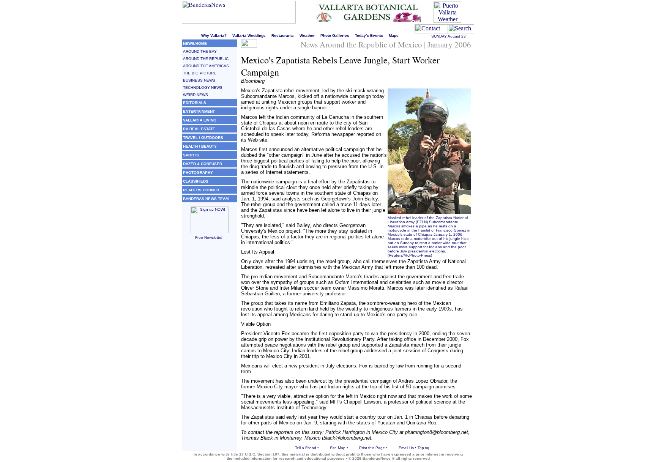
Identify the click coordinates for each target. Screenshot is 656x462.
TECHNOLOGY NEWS (202, 87)
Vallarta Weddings (249, 35)
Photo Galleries (334, 35)
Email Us (406, 448)
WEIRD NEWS (195, 95)
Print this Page (372, 448)
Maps (394, 35)
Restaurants (282, 35)
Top (421, 448)
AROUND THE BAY (200, 51)
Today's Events (369, 35)
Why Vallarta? (214, 35)
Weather (307, 35)
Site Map (337, 448)
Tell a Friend (305, 448)
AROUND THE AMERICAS (206, 66)
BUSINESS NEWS (199, 80)
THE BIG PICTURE (199, 73)
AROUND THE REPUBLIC (206, 59)
